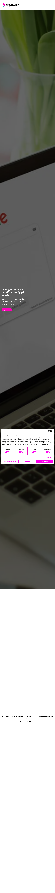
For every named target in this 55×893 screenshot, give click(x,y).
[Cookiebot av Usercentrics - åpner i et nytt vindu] (47, 431)
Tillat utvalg (27, 461)
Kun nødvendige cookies (10, 461)
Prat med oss (6, 310)
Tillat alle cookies (45, 461)
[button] (27, 738)
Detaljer (49, 457)
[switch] (21, 452)
